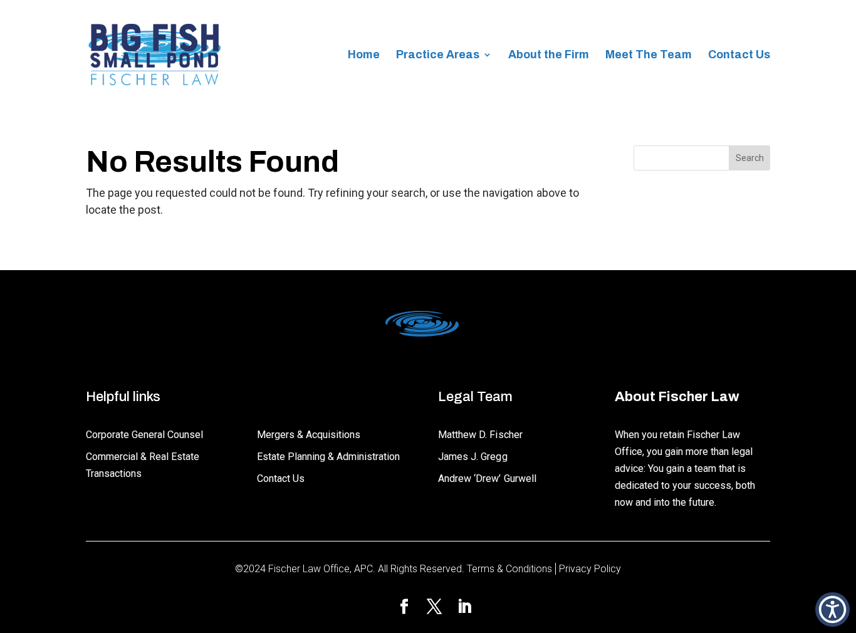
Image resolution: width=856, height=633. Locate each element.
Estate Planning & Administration (328, 457)
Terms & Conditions (509, 569)
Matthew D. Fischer (480, 435)
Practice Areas (437, 55)
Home (364, 55)
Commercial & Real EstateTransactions (142, 465)
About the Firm (548, 55)
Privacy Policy (590, 569)
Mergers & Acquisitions (308, 435)
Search (750, 158)
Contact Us (739, 55)
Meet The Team (648, 55)
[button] (832, 609)
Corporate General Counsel (144, 435)
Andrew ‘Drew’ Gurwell (487, 478)
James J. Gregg (472, 457)
